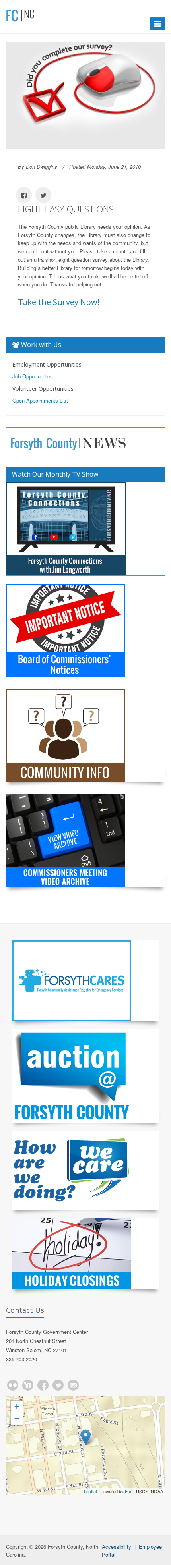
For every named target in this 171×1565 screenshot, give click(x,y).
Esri (128, 1491)
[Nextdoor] (27, 1385)
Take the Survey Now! (58, 302)
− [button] (16, 1419)
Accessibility (116, 1546)
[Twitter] (58, 1385)
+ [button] (16, 1407)
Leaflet (90, 1491)
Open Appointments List (40, 400)
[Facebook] (43, 1385)
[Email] (73, 1385)
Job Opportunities (32, 376)
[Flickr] (12, 1385)
